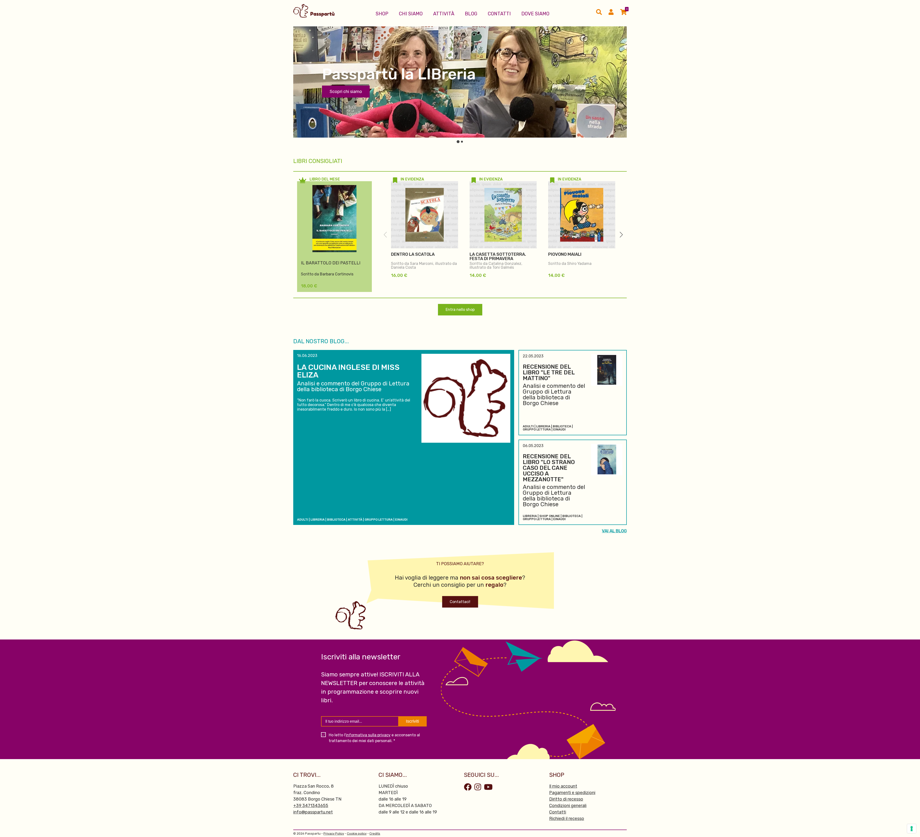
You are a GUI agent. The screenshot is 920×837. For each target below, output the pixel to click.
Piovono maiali (564, 254)
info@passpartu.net (313, 812)
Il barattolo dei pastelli (330, 263)
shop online (549, 516)
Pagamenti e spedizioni (572, 792)
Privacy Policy (333, 833)
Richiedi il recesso (566, 818)
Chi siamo (411, 14)
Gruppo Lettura (379, 519)
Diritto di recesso (566, 799)
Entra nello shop (460, 309)
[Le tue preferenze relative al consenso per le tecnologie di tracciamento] (911, 828)
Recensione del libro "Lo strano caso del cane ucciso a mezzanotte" (549, 468)
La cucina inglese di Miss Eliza (348, 371)
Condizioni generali (567, 805)
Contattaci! (460, 601)
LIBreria (317, 519)
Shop (382, 14)
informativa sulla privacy (368, 735)
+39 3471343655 (310, 805)
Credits (374, 833)
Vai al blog (614, 531)
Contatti (499, 14)
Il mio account (563, 786)
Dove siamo (535, 14)
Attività (443, 14)
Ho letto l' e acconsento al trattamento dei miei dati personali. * (374, 738)
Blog (471, 14)
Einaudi (401, 519)
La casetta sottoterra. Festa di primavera (498, 256)
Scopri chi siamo (346, 91)
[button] (621, 234)
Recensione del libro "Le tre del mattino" (549, 372)
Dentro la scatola (413, 254)
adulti (302, 519)
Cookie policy (357, 833)
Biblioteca (336, 519)
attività (355, 519)
